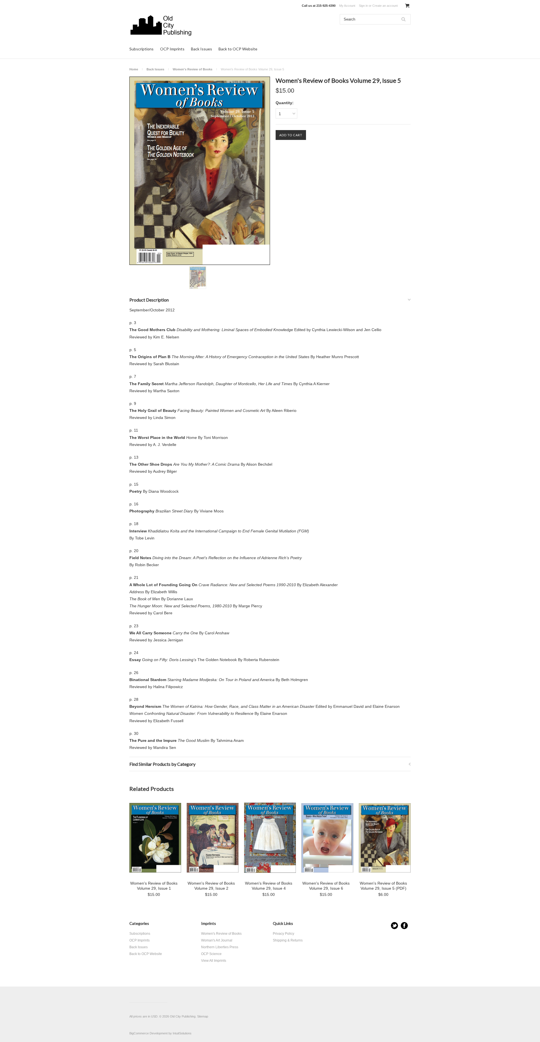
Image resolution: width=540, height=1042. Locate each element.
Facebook (404, 925)
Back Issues (201, 48)
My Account (347, 5)
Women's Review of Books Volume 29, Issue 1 (153, 886)
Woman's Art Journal (216, 940)
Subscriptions (141, 48)
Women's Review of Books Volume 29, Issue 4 (268, 886)
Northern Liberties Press (219, 947)
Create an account (385, 5)
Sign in (363, 5)
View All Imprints (213, 961)
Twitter (394, 925)
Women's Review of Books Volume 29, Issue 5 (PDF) (383, 886)
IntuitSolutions (182, 1033)
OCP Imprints (172, 48)
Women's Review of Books (192, 69)
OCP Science (211, 954)
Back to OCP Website (238, 48)
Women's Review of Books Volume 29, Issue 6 (326, 886)
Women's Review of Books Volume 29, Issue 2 (211, 886)
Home (133, 69)
